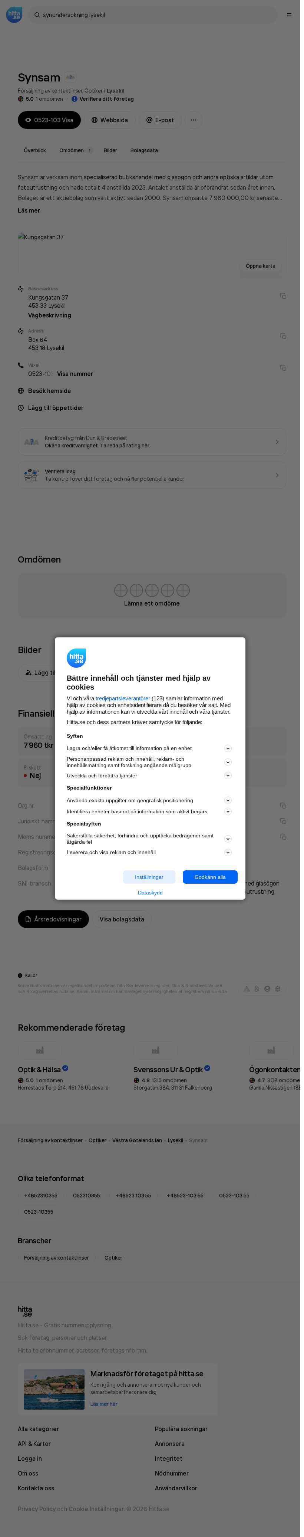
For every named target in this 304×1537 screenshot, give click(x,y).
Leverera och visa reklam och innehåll (111, 852)
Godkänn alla (210, 877)
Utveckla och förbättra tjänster (102, 775)
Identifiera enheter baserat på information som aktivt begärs (137, 811)
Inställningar (149, 877)
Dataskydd (150, 893)
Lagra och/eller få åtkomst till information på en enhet (129, 748)
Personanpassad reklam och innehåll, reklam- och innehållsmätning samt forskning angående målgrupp (129, 762)
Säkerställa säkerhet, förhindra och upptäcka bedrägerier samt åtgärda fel (140, 839)
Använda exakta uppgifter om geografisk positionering (130, 800)
